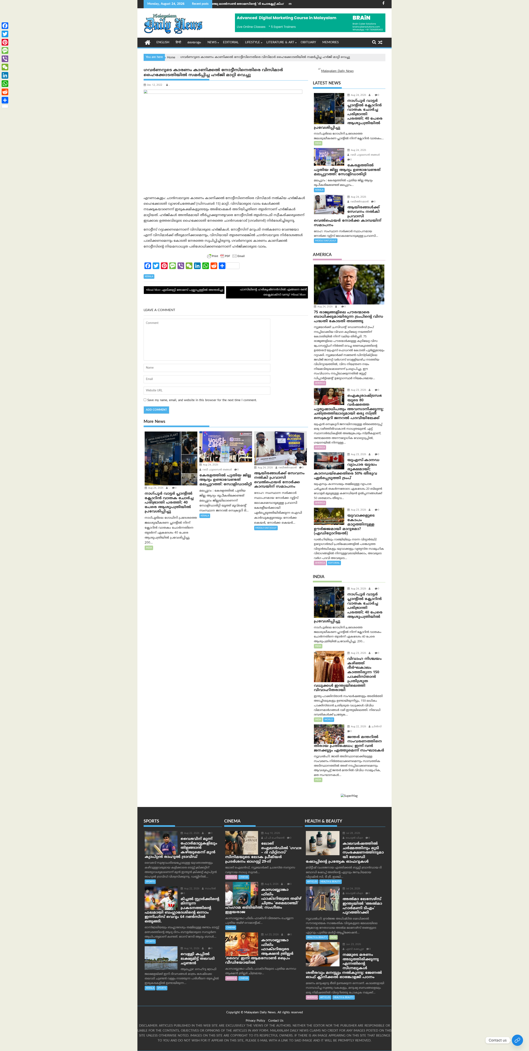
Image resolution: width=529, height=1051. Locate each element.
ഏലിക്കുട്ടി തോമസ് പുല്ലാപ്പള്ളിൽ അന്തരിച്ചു (192, 290)
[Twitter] (5, 34)
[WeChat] (5, 67)
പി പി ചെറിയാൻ (274, 838)
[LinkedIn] (5, 75)
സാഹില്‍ (210, 888)
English (162, 42)
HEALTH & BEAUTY (330, 881)
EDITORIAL (231, 42)
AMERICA (320, 383)
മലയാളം (194, 42)
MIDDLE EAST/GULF (265, 528)
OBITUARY (308, 42)
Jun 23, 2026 (353, 944)
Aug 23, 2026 (358, 390)
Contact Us (276, 1021)
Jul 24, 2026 (352, 888)
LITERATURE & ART (280, 42)
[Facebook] (5, 26)
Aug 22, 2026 (358, 726)
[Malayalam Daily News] (147, 42)
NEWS (212, 42)
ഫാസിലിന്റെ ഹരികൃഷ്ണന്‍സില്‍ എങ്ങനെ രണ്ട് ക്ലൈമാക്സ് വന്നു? (273, 292)
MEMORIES (330, 42)
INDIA (149, 547)
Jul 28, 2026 (352, 833)
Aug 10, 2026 (272, 833)
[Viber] (5, 59)
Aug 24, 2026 (155, 488)
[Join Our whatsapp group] (517, 1040)
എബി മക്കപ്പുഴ (354, 949)
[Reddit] (5, 92)
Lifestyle (252, 42)
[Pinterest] (5, 42)
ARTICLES (312, 881)
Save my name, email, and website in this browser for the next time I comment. (202, 400)
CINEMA (243, 877)
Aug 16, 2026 (191, 948)
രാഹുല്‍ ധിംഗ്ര (354, 838)
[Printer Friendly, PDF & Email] (226, 256)
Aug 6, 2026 (271, 884)
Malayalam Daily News (337, 71)
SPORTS (150, 881)
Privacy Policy (255, 1021)
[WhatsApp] (5, 83)
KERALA (149, 276)
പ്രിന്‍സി (376, 726)
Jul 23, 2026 (271, 934)
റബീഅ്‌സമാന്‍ (287, 467)
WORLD (328, 719)
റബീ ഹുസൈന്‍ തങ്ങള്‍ (217, 469)
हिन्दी (178, 42)
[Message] (5, 50)
